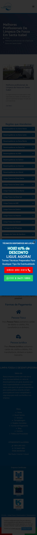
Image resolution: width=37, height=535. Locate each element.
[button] (34, 242)
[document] (18, 267)
